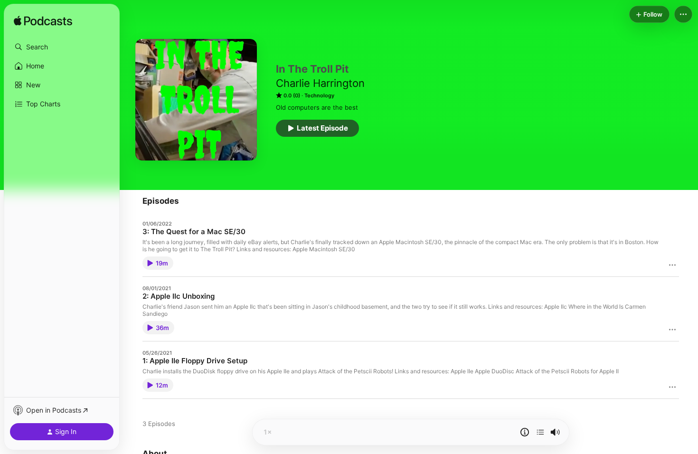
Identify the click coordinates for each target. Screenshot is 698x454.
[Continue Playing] (540, 432)
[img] (43, 21)
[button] (61, 47)
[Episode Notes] (524, 432)
